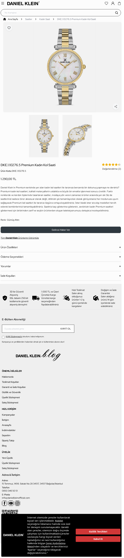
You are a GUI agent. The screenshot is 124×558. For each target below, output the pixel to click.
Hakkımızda (7, 375)
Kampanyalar (8, 413)
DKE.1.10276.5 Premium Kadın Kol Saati (76, 19)
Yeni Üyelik (7, 456)
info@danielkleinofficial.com (16, 496)
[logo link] (23, 3)
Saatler (28, 19)
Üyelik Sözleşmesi (11, 395)
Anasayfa (6, 423)
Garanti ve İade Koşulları (14, 385)
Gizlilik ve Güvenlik (11, 390)
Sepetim (6, 433)
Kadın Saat (44, 19)
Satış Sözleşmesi (10, 400)
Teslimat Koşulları (10, 380)
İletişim (5, 418)
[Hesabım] (112, 3)
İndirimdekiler (9, 428)
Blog (4, 443)
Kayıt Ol (66, 326)
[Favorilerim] (106, 3)
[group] (62, 66)
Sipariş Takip (8, 438)
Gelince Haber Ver (61, 228)
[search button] (116, 12)
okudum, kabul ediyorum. (25, 334)
